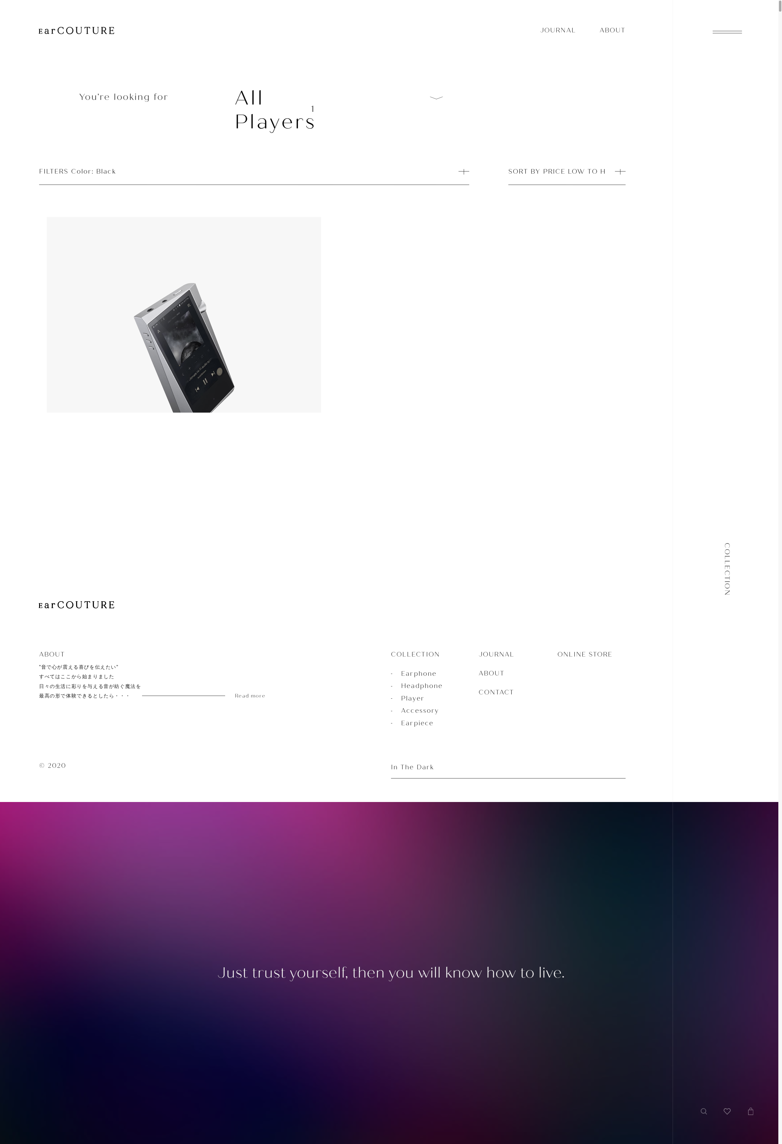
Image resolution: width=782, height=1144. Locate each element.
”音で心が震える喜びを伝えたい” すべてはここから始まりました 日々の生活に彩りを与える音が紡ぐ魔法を (152, 681)
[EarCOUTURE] (76, 605)
